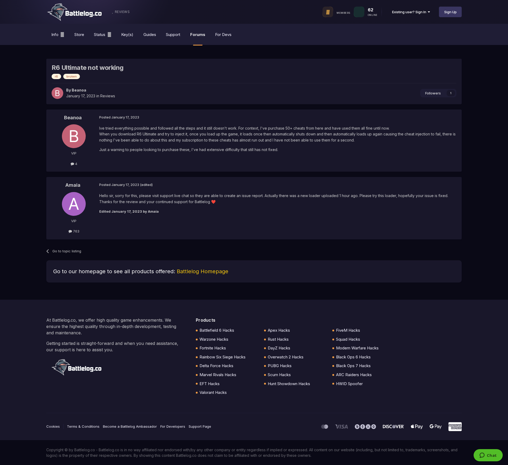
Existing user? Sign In (410, 12)
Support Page (200, 426)
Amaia (72, 185)
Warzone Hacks (213, 339)
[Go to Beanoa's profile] (57, 93)
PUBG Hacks (280, 365)
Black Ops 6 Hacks (353, 356)
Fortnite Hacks (212, 347)
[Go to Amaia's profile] (74, 204)
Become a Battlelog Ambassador (130, 426)
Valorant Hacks (213, 392)
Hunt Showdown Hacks (289, 383)
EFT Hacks (209, 383)
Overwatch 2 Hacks (285, 356)
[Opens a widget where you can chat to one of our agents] (488, 455)
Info (54, 34)
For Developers (172, 426)
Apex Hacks (279, 330)
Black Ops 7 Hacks (353, 365)
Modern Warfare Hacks (357, 347)
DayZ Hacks (279, 347)
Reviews (107, 96)
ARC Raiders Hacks (354, 374)
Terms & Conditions (83, 426)
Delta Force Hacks (216, 365)
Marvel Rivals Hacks (217, 374)
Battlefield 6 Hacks (216, 330)
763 (75, 231)
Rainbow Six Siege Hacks (222, 356)
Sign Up (450, 12)
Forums (197, 34)
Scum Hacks (279, 374)
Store (79, 34)
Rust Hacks (278, 339)
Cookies (53, 426)
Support (173, 34)
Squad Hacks (348, 339)
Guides (149, 34)
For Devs (223, 34)
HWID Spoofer (349, 383)
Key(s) (127, 34)
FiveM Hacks (348, 330)
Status (99, 34)
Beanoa (79, 90)
